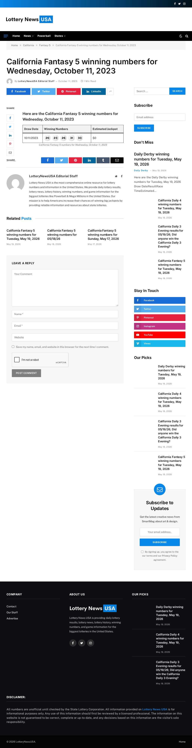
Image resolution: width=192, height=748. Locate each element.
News (27, 35)
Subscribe (144, 128)
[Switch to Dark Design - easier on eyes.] (180, 36)
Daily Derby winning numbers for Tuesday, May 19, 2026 (158, 159)
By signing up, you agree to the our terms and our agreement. (160, 555)
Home (16, 35)
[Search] (186, 36)
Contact (11, 606)
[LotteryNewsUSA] (29, 19)
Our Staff (12, 612)
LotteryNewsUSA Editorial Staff (36, 81)
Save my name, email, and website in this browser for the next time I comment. (62, 346)
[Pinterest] (10, 143)
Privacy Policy (169, 555)
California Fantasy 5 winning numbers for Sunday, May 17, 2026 (103, 235)
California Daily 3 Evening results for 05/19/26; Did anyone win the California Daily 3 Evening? (170, 236)
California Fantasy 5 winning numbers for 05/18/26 (62, 235)
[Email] (10, 152)
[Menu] (6, 36)
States (59, 35)
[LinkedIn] (10, 135)
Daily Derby (141, 170)
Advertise (12, 618)
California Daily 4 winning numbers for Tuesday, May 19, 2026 (170, 206)
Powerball (44, 35)
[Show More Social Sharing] (110, 91)
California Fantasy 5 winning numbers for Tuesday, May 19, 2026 (23, 235)
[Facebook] (10, 118)
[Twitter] (10, 126)
